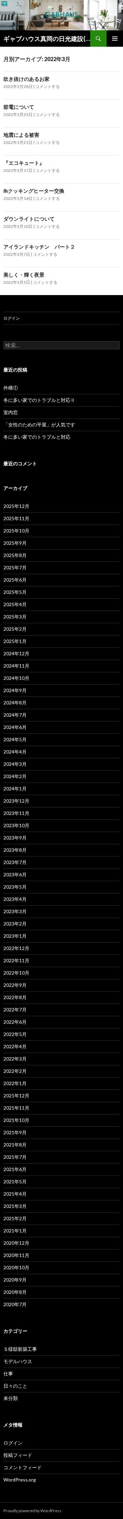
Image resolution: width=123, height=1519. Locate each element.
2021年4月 (15, 1194)
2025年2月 (15, 629)
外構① (10, 388)
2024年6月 (15, 727)
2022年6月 (15, 1022)
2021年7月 (15, 1157)
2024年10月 (16, 678)
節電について (18, 107)
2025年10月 (16, 531)
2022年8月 (15, 997)
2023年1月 (15, 936)
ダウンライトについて (29, 219)
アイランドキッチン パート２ (39, 247)
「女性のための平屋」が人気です (39, 424)
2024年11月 (16, 666)
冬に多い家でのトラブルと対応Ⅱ (39, 400)
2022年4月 (15, 1046)
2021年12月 (16, 1095)
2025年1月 (15, 641)
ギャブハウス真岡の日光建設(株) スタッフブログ (46, 38)
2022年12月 (16, 948)
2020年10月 (16, 1267)
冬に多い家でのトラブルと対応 (36, 437)
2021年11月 (16, 1108)
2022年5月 (15, 1034)
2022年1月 (15, 1083)
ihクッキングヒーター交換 (33, 191)
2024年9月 (15, 690)
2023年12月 (16, 801)
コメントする (47, 86)
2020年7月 (15, 1304)
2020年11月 (16, 1255)
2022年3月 (15, 1059)
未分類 (10, 1398)
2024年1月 (15, 788)
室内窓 (10, 412)
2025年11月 (16, 518)
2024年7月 (15, 715)
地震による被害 (21, 135)
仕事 (8, 1373)
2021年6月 (15, 1169)
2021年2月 (15, 1218)
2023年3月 (15, 911)
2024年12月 (16, 653)
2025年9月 (15, 543)
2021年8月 (15, 1145)
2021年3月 (15, 1206)
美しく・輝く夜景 (23, 275)
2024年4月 (15, 752)
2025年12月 (16, 506)
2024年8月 (15, 702)
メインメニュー (115, 38)
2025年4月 (15, 604)
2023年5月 (15, 887)
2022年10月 (16, 973)
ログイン (11, 318)
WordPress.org (19, 1480)
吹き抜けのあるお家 (26, 79)
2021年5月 (15, 1181)
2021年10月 (16, 1120)
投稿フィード (17, 1455)
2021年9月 (15, 1132)
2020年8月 (15, 1292)
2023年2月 (15, 923)
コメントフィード (22, 1467)
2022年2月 (15, 1071)
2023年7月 (15, 862)
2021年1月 (15, 1230)
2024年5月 (15, 739)
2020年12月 (16, 1243)
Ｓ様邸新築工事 (20, 1349)
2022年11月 (16, 960)
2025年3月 (15, 616)
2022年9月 (15, 985)
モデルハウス (17, 1361)
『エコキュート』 (23, 163)
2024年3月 (15, 764)
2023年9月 (15, 838)
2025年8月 (15, 555)
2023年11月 (16, 813)
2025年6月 (15, 580)
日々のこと (15, 1386)
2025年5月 (15, 592)
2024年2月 (15, 776)
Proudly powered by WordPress (32, 1510)
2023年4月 (15, 899)
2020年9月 (15, 1280)
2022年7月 (15, 1009)
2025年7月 (15, 567)
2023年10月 (16, 825)
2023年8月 (15, 850)
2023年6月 (15, 874)
